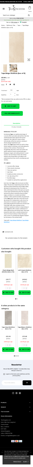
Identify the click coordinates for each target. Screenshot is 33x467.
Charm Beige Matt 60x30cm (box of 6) (8, 271)
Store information (6, 416)
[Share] (6, 84)
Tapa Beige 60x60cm (16, 220)
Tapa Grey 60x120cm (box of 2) (8, 328)
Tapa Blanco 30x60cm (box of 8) (25, 328)
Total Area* (4, 91)
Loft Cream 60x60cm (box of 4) (24, 271)
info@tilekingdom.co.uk (12, 436)
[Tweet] (10, 84)
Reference (7, 132)
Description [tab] (16, 123)
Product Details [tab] (16, 127)
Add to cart (10, 106)
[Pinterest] (14, 84)
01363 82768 (20, 18)
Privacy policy (17, 462)
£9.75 (12, 113)
